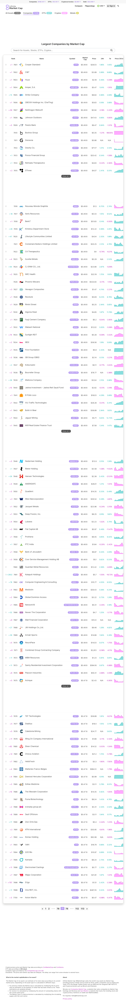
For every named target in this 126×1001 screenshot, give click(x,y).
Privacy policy (67, 999)
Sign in (112, 6)
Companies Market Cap (78, 989)
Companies (30, 13)
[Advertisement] (63, 29)
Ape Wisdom (84, 991)
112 (77, 908)
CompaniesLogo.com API (35, 971)
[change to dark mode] (118, 6)
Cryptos (61, 13)
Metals (74, 13)
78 (67, 908)
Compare (78, 6)
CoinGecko (60, 967)
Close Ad (66, 176)
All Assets (13, 13)
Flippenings (90, 6)
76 (58, 908)
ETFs (46, 13)
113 (82, 908)
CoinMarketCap (48, 967)
